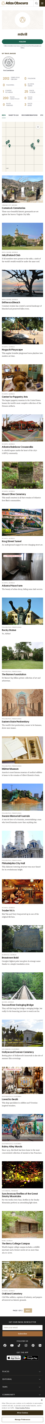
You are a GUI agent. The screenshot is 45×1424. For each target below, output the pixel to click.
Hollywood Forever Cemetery (18, 1052)
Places (5, 1371)
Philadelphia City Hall (13, 863)
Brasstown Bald (10, 957)
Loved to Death (10, 1099)
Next (28, 1310)
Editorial (7, 1379)
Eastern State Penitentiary (15, 721)
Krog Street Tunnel (11, 541)
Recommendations (30, 115)
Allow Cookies (22, 1413)
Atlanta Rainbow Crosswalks (17, 447)
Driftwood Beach (11, 302)
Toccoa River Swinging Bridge (18, 1005)
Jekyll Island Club (11, 255)
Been (4, 115)
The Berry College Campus (16, 1243)
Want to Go (14, 115)
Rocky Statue (9, 630)
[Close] (41, 1400)
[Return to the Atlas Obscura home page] (15, 3)
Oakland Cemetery (12, 1293)
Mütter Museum (10, 769)
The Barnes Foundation (14, 674)
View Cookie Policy (22, 1408)
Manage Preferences (22, 1419)
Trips (5, 1387)
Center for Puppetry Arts (15, 397)
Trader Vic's (8, 910)
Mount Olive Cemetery (14, 494)
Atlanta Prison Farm (12, 585)
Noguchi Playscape (12, 349)
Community (8, 1395)
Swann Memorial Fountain (16, 816)
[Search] (36, 3)
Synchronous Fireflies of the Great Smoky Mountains (20, 1195)
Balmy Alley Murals (12, 1146)
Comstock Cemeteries (13, 208)
